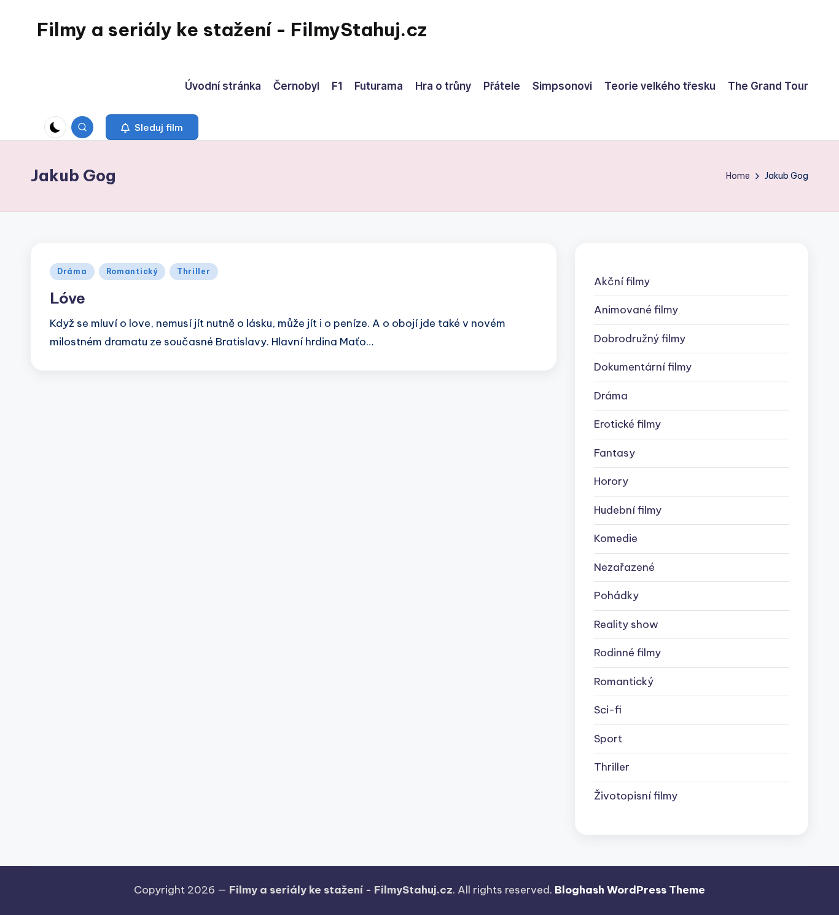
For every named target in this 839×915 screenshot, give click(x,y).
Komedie (616, 538)
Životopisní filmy (635, 796)
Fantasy (614, 453)
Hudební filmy (627, 510)
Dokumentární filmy (643, 367)
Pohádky (616, 595)
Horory (611, 481)
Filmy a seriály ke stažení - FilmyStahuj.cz (232, 29)
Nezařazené (624, 567)
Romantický (132, 271)
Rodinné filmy (627, 652)
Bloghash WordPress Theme (630, 890)
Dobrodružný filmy (639, 338)
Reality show (626, 624)
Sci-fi (608, 710)
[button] (152, 127)
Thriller (194, 271)
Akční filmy (622, 281)
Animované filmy (636, 309)
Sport (608, 738)
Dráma (72, 271)
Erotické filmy (627, 424)
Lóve (67, 298)
